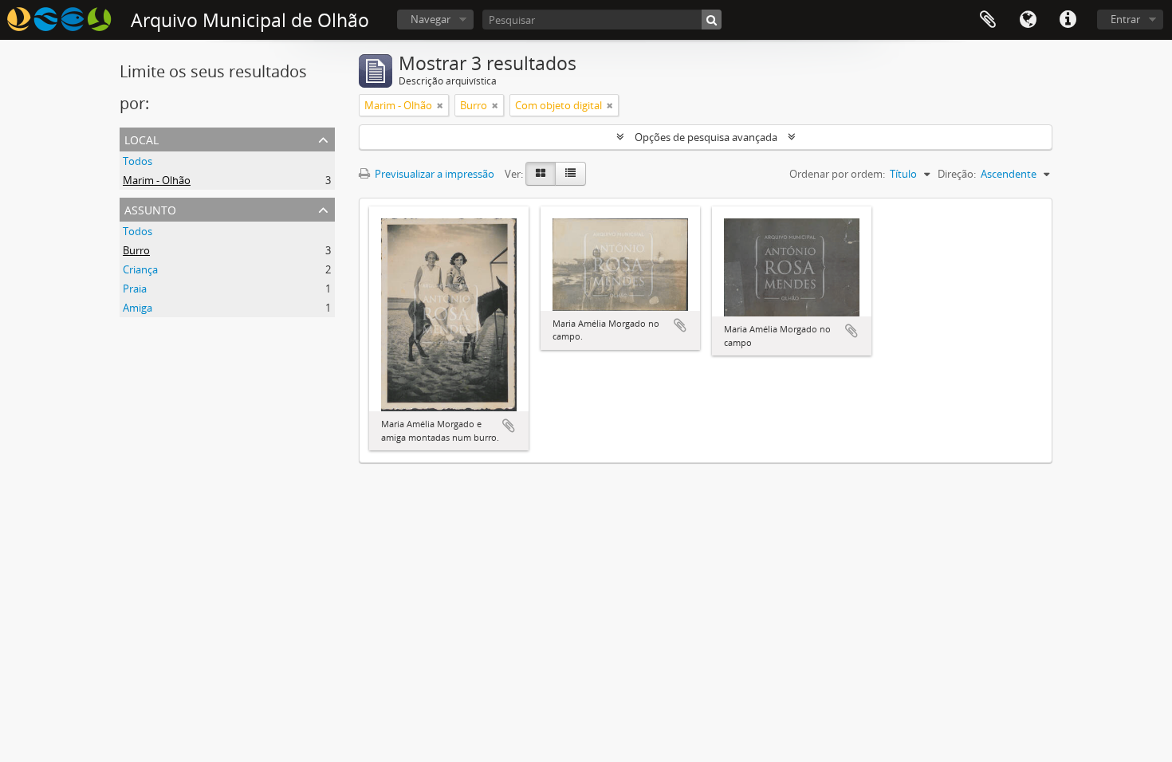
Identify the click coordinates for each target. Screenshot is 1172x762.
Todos (137, 161)
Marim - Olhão (157, 180)
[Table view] (570, 174)
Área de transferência (988, 20)
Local (141, 138)
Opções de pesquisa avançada (706, 137)
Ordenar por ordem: (837, 174)
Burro (136, 250)
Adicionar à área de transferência (509, 426)
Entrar (1125, 19)
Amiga (137, 307)
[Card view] (540, 174)
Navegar (430, 19)
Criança (140, 269)
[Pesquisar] (712, 19)
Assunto (150, 208)
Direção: (957, 174)
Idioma (1028, 20)
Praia (135, 288)
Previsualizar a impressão (433, 174)
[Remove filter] (440, 105)
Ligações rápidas (1067, 20)
